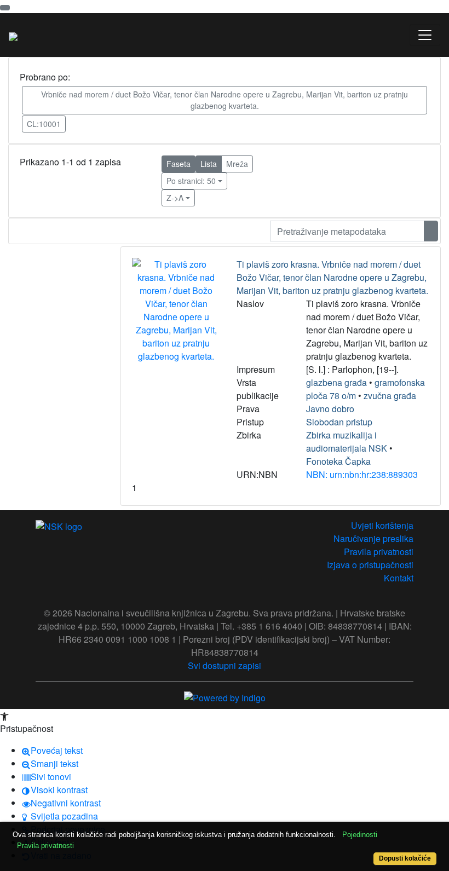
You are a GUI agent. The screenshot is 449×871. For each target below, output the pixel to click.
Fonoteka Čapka (338, 461)
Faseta (178, 163)
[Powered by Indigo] (225, 696)
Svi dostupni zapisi (224, 665)
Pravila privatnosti (378, 551)
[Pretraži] (431, 231)
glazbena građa (336, 382)
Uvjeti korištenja (382, 525)
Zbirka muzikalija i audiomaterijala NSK (346, 441)
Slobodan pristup (339, 422)
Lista (208, 163)
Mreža (237, 163)
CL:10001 (44, 123)
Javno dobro (330, 408)
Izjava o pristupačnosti (370, 564)
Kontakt (398, 578)
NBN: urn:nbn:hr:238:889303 (362, 474)
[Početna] (13, 35)
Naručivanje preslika (373, 538)
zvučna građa (390, 395)
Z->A (174, 197)
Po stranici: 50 (191, 180)
